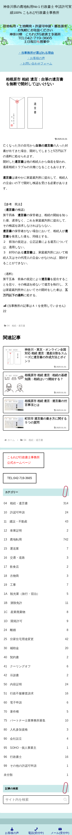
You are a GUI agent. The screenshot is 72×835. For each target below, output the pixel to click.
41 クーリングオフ (36, 666)
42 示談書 (36, 675)
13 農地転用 (36, 539)
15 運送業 (36, 548)
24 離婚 (36, 630)
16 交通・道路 (36, 557)
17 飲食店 (36, 566)
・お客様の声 (36, 58)
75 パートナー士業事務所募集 (36, 720)
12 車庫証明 (36, 530)
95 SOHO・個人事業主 (36, 747)
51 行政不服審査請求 (36, 693)
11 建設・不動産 (36, 521)
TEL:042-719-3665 (19, 478)
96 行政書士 (36, 756)
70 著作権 (36, 711)
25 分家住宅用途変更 (36, 639)
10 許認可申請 (36, 512)
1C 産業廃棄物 (36, 612)
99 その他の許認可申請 (36, 765)
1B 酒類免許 (36, 602)
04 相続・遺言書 (16, 325)
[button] (65, 799)
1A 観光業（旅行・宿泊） (36, 593)
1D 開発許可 (36, 621)
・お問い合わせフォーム (36, 63)
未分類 (36, 774)
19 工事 (36, 584)
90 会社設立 (36, 738)
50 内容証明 (36, 684)
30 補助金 (36, 648)
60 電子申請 (36, 702)
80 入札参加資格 (36, 729)
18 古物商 (36, 575)
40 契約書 (36, 657)
